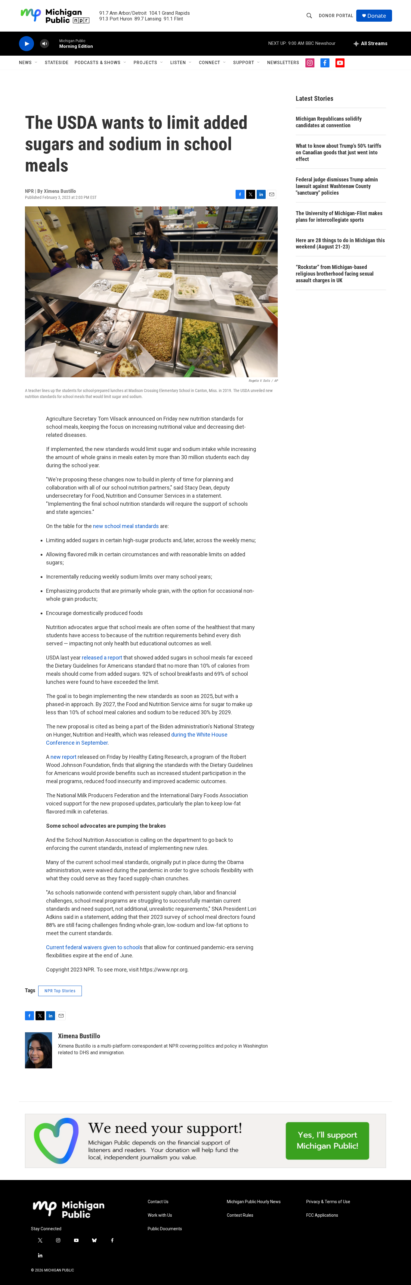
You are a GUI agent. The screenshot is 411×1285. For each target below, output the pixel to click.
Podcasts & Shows (98, 62)
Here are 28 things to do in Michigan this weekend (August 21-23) (340, 243)
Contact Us (158, 1202)
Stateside (57, 62)
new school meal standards (126, 526)
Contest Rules (240, 1215)
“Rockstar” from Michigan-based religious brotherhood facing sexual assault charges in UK (335, 273)
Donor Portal (336, 15)
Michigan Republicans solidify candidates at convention (329, 122)
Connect (209, 62)
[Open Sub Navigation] (36, 62)
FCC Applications (322, 1215)
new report (63, 757)
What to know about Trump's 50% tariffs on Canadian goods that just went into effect (338, 152)
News (25, 62)
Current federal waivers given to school (93, 947)
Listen (178, 62)
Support (243, 62)
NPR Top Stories (60, 990)
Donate (376, 16)
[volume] (44, 44)
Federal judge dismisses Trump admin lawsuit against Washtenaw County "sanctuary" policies (337, 186)
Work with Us (160, 1215)
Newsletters (283, 62)
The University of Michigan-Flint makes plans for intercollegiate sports (339, 216)
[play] (26, 43)
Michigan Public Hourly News (254, 1202)
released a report (102, 657)
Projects (145, 62)
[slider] (54, 43)
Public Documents (165, 1229)
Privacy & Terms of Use (328, 1202)
